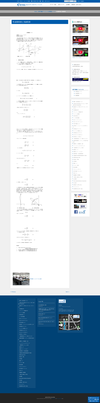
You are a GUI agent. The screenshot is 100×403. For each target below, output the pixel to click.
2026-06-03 (77, 69)
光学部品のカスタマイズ (77, 132)
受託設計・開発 (76, 159)
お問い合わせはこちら (94, 397)
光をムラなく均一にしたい (78, 121)
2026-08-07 (77, 64)
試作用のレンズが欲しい (77, 136)
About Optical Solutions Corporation (25, 378)
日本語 (78, 1)
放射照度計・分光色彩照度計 (78, 153)
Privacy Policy (53, 398)
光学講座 (75, 161)
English (82, 1)
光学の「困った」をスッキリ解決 (23, 1)
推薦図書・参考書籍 (76, 175)
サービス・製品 (53, 4)
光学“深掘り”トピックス (78, 89)
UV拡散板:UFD (21, 308)
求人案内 (75, 182)
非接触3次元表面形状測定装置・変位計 (80, 155)
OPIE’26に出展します (41, 313)
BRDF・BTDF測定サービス (78, 101)
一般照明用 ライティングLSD (78, 147)
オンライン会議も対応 (94, 399)
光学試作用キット (76, 115)
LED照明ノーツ (78, 93)
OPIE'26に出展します (76, 81)
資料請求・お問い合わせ (76, 4)
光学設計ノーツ (51, 11)
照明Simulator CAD (76, 157)
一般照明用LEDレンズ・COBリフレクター (80, 138)
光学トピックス (61, 4)
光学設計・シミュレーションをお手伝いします (26, 324)
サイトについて (76, 186)
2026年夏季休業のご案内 (77, 66)
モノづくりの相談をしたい (78, 130)
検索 (75, 1)
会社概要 (68, 4)
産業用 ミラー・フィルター (78, 151)
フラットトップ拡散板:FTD (23, 310)
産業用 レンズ (75, 149)
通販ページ (75, 163)
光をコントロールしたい (77, 119)
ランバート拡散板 (22, 312)
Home (35, 11)
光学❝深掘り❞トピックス (43, 11)
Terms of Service (59, 398)
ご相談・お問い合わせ (45, 1)
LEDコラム (75, 173)
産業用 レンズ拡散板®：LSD (78, 143)
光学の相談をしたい (76, 123)
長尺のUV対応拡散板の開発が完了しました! (45, 317)
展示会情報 (75, 167)
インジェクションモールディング (79, 145)
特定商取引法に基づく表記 (78, 188)
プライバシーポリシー (77, 169)
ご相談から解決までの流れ (23, 374)
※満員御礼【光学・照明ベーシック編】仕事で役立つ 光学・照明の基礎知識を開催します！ (80, 72)
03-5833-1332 (35, 1)
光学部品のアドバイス (77, 128)
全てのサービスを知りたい (78, 134)
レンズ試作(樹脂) (76, 117)
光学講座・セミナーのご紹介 (36, 278)
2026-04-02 (77, 77)
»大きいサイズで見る (76, 33)
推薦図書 (77, 95)
